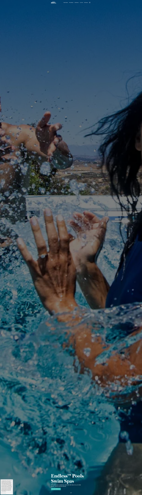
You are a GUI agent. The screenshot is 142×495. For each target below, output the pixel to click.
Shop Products (66, 2)
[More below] (71, 492)
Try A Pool (81, 2)
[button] (3, 493)
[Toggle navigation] (89, 2)
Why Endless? (71, 2)
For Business (86, 2)
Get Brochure (77, 2)
